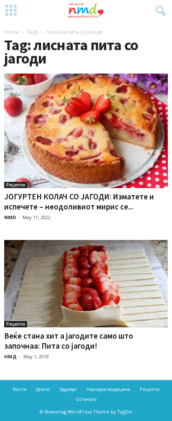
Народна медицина (108, 389)
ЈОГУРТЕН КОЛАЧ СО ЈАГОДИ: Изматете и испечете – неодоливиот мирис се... (79, 201)
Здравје (68, 389)
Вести (19, 389)
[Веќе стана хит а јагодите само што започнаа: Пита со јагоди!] (86, 283)
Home (11, 32)
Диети (43, 389)
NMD (10, 217)
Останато (86, 399)
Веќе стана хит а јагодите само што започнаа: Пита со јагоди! (68, 341)
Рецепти (15, 185)
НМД (10, 356)
